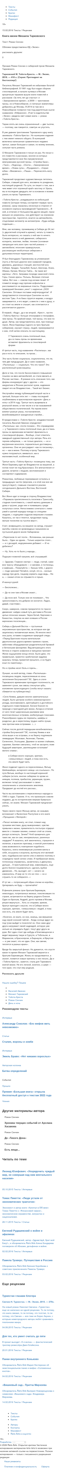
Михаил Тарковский (18, 993)
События (12, 9)
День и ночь (14, 1003)
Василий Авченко (16, 990)
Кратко (11, 12)
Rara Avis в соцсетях (21, 1433)
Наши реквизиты (12, 1461)
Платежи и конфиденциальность (20, 1466)
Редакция (13, 18)
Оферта (45, 1466)
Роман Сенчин (15, 1000)
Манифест (13, 15)
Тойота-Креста (15, 996)
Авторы (14, 1424)
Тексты (11, 6)
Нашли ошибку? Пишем (14, 982)
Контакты (15, 1427)
